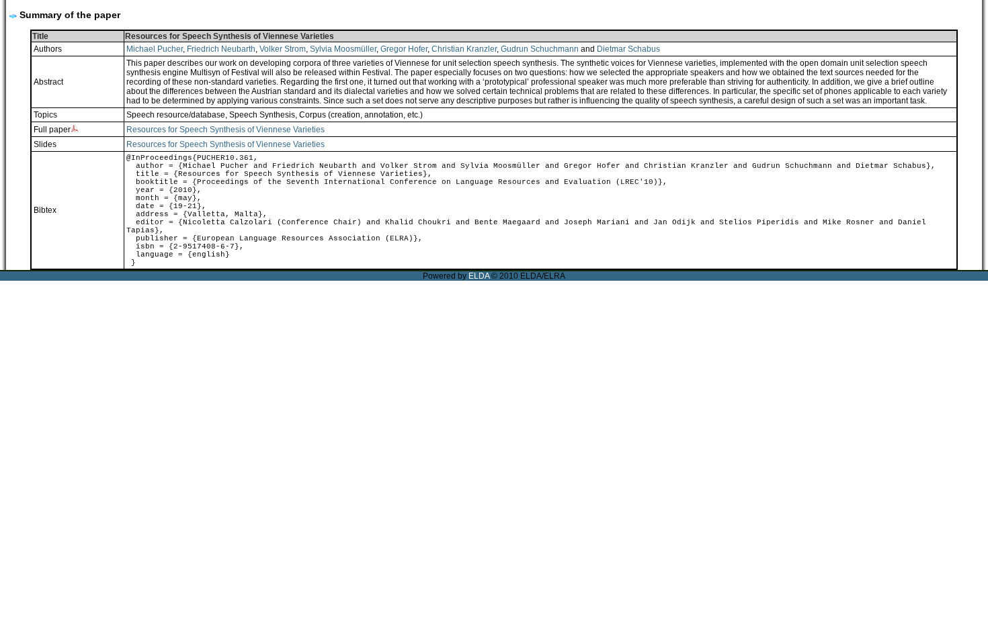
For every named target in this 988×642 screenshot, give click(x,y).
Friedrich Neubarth (221, 49)
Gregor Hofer (403, 49)
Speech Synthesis (262, 115)
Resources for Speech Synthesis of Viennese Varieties (225, 129)
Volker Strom (282, 49)
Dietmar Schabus (628, 49)
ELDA (478, 276)
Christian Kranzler (464, 49)
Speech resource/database (175, 115)
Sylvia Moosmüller (343, 49)
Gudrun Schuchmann (540, 49)
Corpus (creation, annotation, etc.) (361, 115)
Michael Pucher (154, 49)
